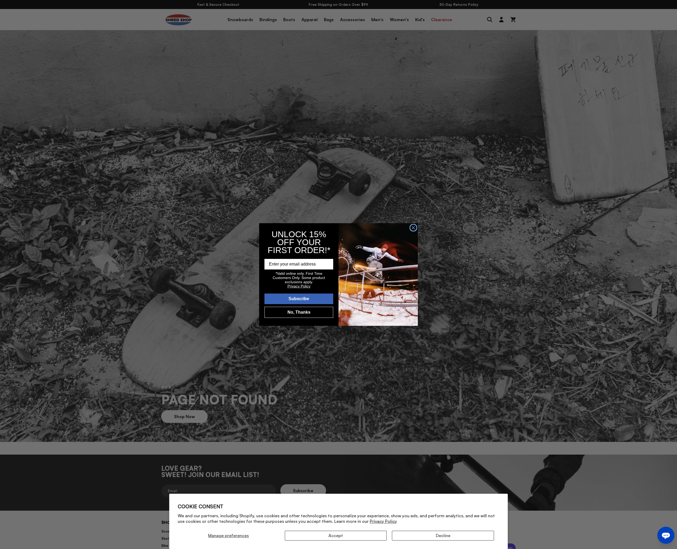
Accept (335, 535)
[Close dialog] (413, 228)
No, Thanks (298, 312)
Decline (443, 535)
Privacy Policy (383, 521)
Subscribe (299, 298)
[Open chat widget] (665, 535)
